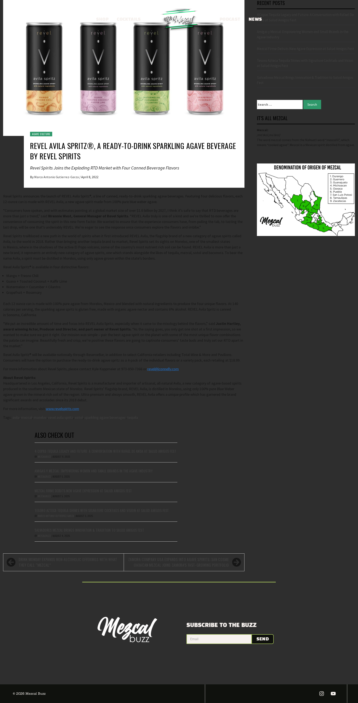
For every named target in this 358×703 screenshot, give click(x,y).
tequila (132, 417)
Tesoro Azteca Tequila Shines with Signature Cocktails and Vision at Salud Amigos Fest (102, 510)
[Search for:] (280, 104)
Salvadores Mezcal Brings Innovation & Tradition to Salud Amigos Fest (89, 530)
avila (15, 417)
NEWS (255, 19)
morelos (40, 417)
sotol (79, 417)
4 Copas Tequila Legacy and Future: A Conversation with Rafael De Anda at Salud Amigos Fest (105, 451)
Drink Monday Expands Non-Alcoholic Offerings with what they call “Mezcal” (68, 562)
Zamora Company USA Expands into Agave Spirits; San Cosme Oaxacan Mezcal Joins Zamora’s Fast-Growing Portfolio (178, 562)
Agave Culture (41, 134)
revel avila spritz (60, 417)
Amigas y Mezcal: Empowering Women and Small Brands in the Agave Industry (94, 470)
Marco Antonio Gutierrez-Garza (56, 177)
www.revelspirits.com (62, 408)
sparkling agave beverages (105, 417)
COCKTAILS (129, 19)
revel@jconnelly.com (163, 369)
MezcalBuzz (44, 456)
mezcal (26, 417)
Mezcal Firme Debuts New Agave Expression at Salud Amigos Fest (83, 490)
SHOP (102, 19)
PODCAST (230, 19)
